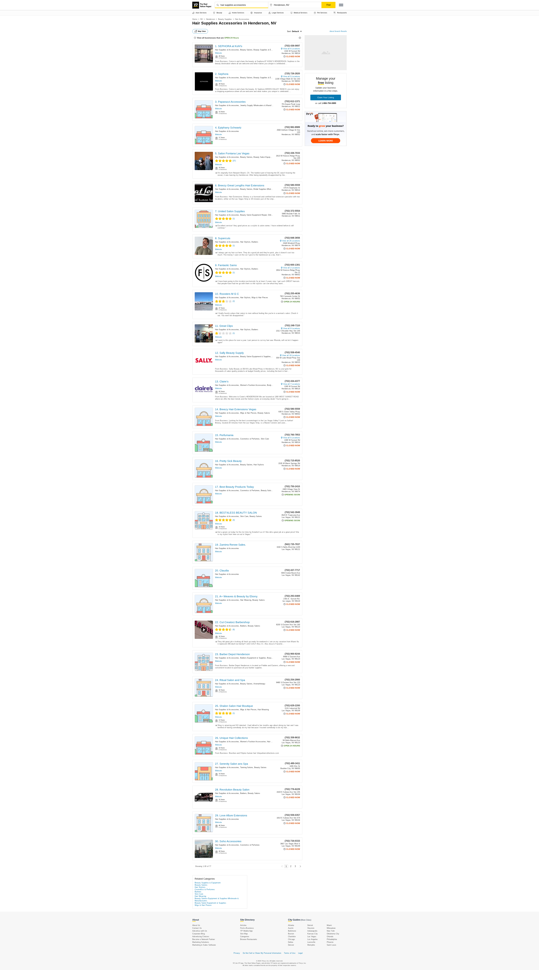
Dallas (290, 942)
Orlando (330, 936)
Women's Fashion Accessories (253, 385)
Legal (300, 953)
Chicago (291, 939)
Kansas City (312, 934)
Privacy (237, 953)
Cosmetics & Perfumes (250, 439)
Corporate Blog (198, 934)
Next (299, 866)
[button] (341, 5)
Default (295, 31)
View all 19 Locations (291, 355)
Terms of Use (289, 953)
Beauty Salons (246, 50)
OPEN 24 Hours (231, 38)
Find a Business (247, 928)
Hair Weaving (245, 600)
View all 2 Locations (291, 268)
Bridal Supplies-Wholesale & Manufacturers (271, 189)
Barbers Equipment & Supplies (253, 658)
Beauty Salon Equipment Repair (253, 215)
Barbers (255, 242)
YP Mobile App (246, 931)
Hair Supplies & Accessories (227, 50)
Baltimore (292, 931)
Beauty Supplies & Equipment (266, 50)
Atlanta (291, 925)
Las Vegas (311, 936)
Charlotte (292, 936)
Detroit (310, 925)
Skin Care (265, 439)
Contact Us (197, 928)
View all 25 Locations (291, 241)
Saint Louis (331, 945)
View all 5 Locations (291, 76)
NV (201, 19)
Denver (291, 945)
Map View (202, 31)
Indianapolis (312, 931)
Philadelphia (332, 939)
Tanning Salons (246, 767)
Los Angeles (312, 939)
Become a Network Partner (203, 939)
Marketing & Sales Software (204, 945)
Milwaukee (331, 928)
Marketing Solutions (200, 942)
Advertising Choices (200, 936)
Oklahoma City (333, 934)
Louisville (311, 942)
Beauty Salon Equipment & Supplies (268, 157)
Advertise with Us (199, 931)
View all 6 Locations (291, 49)
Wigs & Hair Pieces (260, 297)
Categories (244, 936)
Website (218, 53)
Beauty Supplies (225, 19)
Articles (243, 925)
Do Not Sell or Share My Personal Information (262, 953)
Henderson (210, 19)
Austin (290, 928)
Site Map (244, 934)
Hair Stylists (245, 242)
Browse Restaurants (248, 939)
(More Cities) (306, 920)
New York (331, 931)
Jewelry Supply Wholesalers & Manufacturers (259, 105)
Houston (310, 928)
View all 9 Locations (291, 328)
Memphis (311, 945)
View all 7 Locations (291, 384)
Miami (329, 925)
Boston (291, 934)
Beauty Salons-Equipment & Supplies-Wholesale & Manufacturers (217, 899)
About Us (196, 925)
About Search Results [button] (338, 31)
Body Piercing (273, 385)
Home (194, 19)
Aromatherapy (259, 684)
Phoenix (330, 942)
